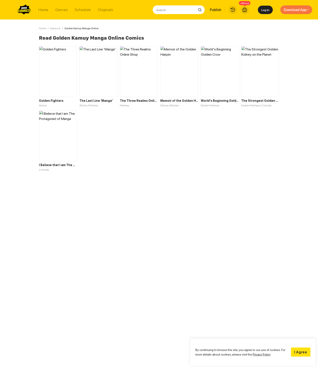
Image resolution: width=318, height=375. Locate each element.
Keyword (55, 28)
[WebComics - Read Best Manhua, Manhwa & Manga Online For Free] (24, 10)
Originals (105, 10)
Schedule (83, 10)
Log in (265, 10)
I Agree (300, 352)
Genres (61, 10)
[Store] (244, 9)
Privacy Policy (262, 354)
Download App (295, 10)
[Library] (232, 9)
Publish (215, 9)
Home (43, 10)
